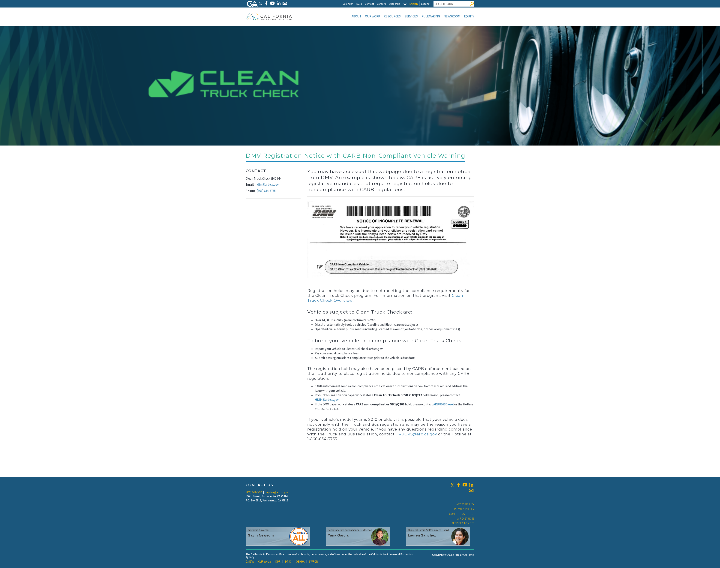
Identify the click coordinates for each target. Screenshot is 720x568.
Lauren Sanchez (422, 535)
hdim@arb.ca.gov (267, 184)
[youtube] (464, 484)
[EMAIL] (284, 3)
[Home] (269, 16)
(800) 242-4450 (254, 492)
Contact (369, 3)
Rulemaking (431, 16)
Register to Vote (463, 523)
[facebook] (458, 484)
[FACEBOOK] (266, 3)
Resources (392, 16)
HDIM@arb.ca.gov (327, 400)
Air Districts (465, 518)
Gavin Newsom (261, 535)
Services (411, 16)
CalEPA (250, 561)
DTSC (288, 561)
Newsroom (452, 16)
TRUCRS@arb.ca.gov (416, 434)
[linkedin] (471, 484)
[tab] (405, 4)
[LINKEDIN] (278, 3)
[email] (471, 490)
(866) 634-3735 (266, 191)
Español (425, 3)
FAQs (359, 3)
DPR (277, 561)
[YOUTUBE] (272, 3)
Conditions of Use (461, 514)
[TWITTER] (260, 3)
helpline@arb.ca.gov (276, 492)
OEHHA (300, 561)
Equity (469, 16)
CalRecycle (264, 561)
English (413, 3)
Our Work (372, 16)
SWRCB (313, 561)
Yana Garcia (338, 535)
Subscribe (394, 3)
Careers (381, 3)
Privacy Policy (464, 509)
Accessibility (465, 504)
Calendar (348, 3)
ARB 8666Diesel (443, 404)
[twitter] (452, 484)
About (356, 16)
